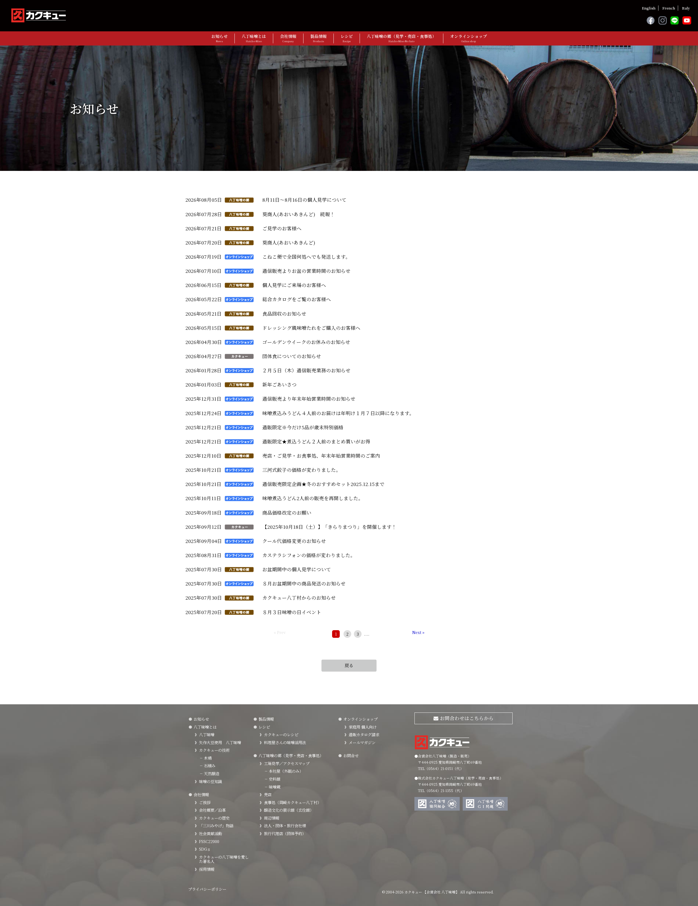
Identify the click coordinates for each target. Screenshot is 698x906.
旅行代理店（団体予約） (285, 833)
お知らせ (219, 38)
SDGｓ (205, 849)
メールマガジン (362, 742)
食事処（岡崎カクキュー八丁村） (292, 802)
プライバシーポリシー (207, 889)
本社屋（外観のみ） (283, 771)
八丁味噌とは (254, 38)
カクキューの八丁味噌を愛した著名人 (224, 859)
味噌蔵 (272, 787)
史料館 (272, 779)
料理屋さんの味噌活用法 (285, 742)
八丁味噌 (206, 734)
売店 (268, 794)
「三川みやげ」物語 (216, 825)
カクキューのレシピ (281, 734)
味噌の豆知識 (210, 781)
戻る (349, 665)
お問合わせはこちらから (466, 718)
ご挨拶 (204, 802)
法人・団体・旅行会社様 (285, 825)
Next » (418, 632)
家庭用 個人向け (363, 727)
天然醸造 (209, 773)
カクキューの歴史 (214, 818)
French (668, 8)
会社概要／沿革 (212, 810)
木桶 (205, 758)
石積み (207, 765)
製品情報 (318, 38)
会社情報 (288, 38)
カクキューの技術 (214, 750)
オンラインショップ (468, 38)
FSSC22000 (209, 841)
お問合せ (351, 755)
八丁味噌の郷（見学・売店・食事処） (401, 38)
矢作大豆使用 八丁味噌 (220, 742)
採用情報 (206, 869)
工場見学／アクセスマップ (286, 763)
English (648, 8)
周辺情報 (271, 818)
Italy (686, 8)
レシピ (347, 38)
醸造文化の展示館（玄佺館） (289, 810)
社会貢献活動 (210, 833)
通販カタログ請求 (364, 734)
